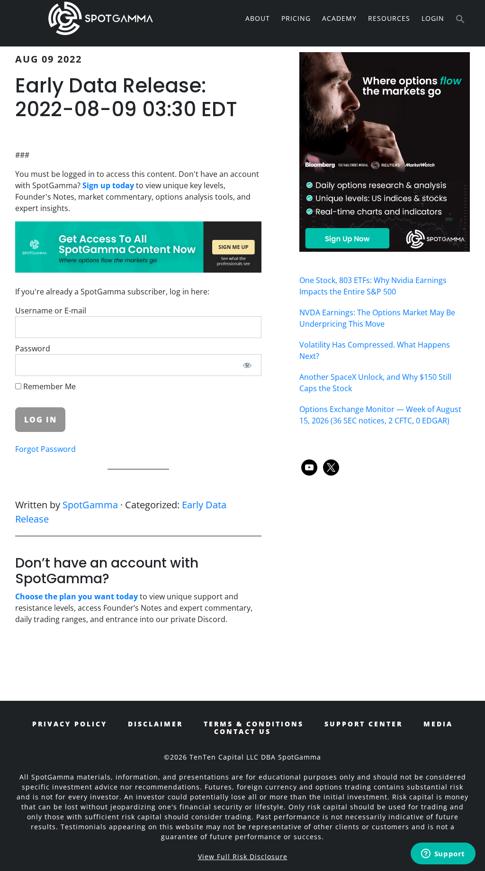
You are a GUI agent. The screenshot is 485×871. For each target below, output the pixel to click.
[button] (460, 19)
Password (32, 348)
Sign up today (108, 185)
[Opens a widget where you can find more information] (443, 854)
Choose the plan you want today (76, 596)
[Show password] (247, 365)
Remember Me (48, 386)
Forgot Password (45, 449)
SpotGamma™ (100, 18)
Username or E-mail (50, 310)
